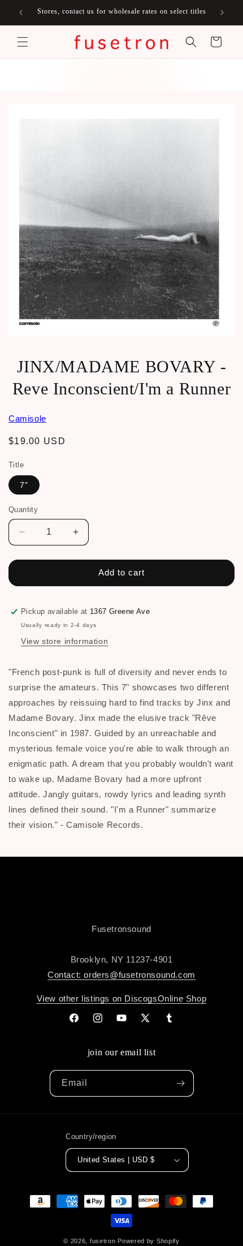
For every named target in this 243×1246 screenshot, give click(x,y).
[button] (22, 41)
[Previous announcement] (20, 12)
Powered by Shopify (149, 1241)
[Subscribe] (180, 1083)
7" (24, 484)
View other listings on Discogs (97, 998)
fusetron (103, 1241)
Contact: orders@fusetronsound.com (121, 974)
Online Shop (182, 998)
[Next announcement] (222, 12)
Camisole (27, 418)
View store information (64, 641)
